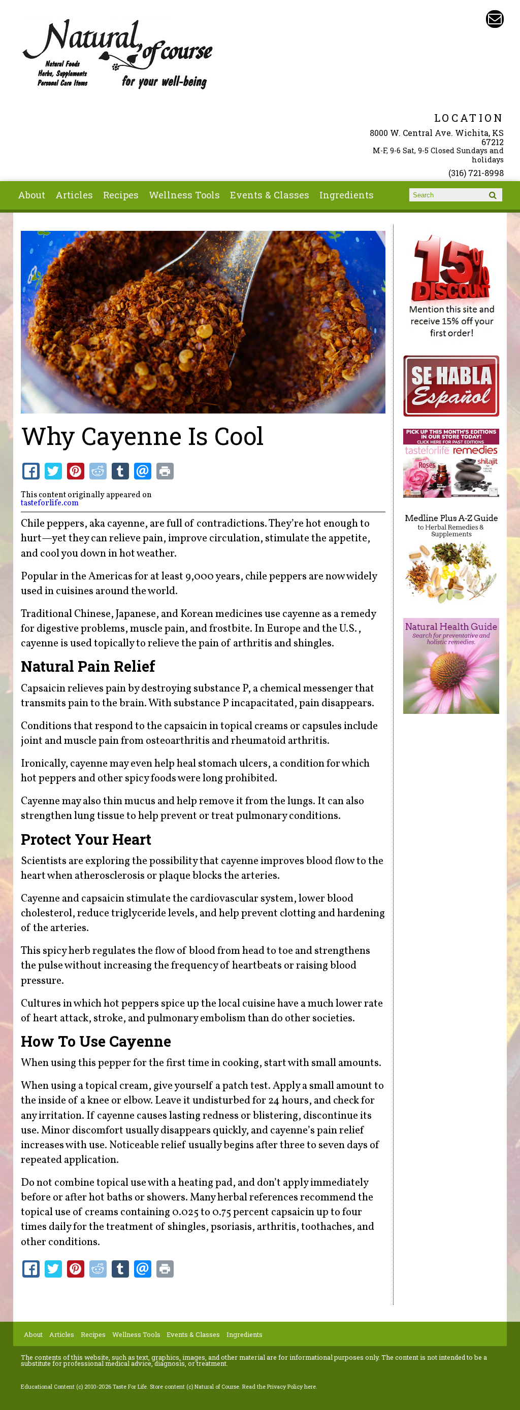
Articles (74, 195)
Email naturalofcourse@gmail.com (495, 19)
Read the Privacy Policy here (279, 1386)
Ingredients (346, 195)
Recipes (121, 195)
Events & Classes (269, 195)
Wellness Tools (184, 195)
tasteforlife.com (50, 503)
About (31, 195)
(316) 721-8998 (476, 172)
